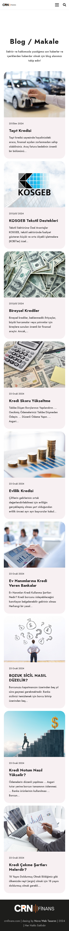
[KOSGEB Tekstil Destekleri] (34, 205)
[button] (64, 5)
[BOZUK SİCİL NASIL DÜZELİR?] (34, 662)
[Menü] (57, 5)
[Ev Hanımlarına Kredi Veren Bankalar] (34, 568)
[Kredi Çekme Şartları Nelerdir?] (34, 849)
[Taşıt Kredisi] (34, 115)
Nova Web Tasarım (45, 921)
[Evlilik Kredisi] (34, 475)
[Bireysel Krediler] (34, 295)
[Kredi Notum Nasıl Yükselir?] (34, 757)
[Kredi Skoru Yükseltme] (34, 385)
